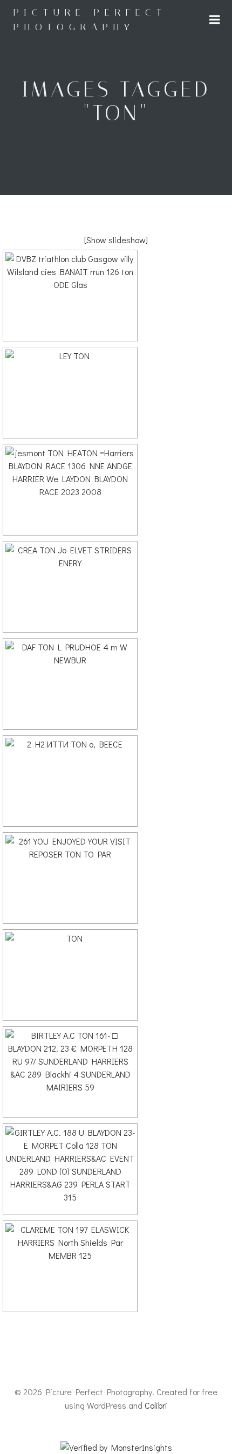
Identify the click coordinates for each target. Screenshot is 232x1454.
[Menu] (215, 20)
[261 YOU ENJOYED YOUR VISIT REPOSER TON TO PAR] (70, 878)
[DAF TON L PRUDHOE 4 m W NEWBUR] (70, 684)
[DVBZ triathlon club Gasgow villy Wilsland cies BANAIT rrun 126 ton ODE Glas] (70, 295)
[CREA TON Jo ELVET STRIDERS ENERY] (70, 587)
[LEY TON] (70, 392)
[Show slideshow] (116, 239)
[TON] (70, 975)
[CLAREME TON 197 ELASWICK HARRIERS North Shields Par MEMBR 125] (70, 1266)
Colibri (156, 1405)
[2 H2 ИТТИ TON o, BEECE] (70, 781)
